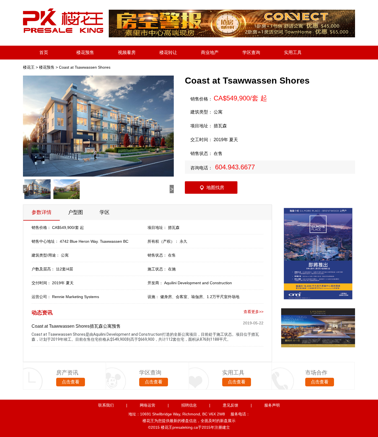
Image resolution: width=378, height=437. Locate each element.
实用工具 (293, 52)
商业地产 (210, 52)
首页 (43, 52)
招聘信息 (189, 405)
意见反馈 (230, 405)
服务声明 (272, 405)
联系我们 (106, 405)
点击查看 (70, 381)
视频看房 (127, 52)
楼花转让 (168, 52)
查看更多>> (253, 311)
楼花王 (29, 67)
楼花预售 (85, 52)
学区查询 (251, 52)
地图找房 (215, 187)
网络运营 (147, 405)
